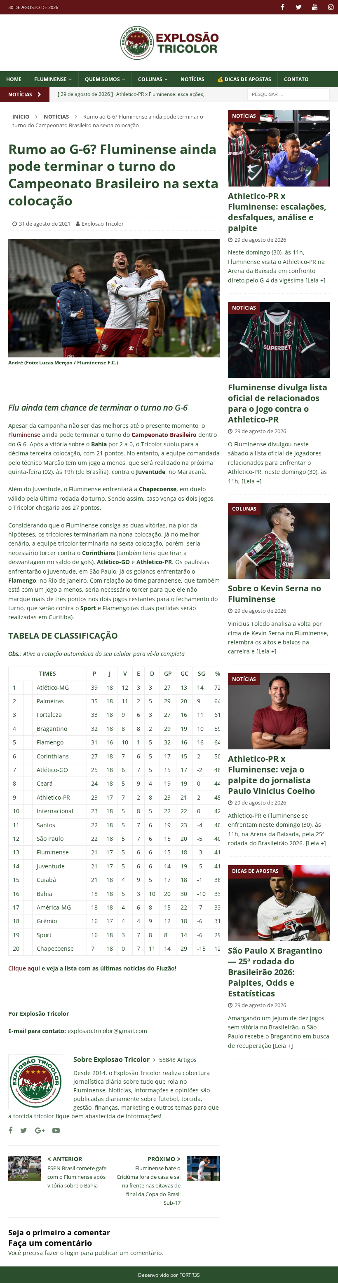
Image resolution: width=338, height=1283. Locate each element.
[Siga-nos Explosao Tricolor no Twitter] (20, 1130)
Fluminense (50, 79)
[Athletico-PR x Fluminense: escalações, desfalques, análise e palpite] (279, 148)
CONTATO (296, 79)
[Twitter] (298, 7)
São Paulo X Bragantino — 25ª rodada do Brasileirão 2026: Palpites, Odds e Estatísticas (275, 972)
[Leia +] (315, 280)
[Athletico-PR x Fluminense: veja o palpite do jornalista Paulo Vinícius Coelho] (279, 711)
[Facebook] (282, 7)
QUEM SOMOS (102, 79)
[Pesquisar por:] (288, 94)
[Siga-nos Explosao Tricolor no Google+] (37, 1130)
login (72, 1253)
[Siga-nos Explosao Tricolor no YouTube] (53, 1130)
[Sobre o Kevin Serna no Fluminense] (279, 541)
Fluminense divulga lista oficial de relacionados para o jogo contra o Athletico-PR (277, 403)
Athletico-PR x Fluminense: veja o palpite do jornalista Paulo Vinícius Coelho (271, 774)
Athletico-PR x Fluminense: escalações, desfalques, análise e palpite (277, 211)
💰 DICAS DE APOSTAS (244, 79)
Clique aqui (24, 968)
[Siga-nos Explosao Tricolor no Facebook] (10, 1130)
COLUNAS (150, 79)
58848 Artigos (178, 1060)
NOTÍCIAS (192, 79)
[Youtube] (314, 7)
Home (13, 79)
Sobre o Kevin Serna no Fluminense (274, 593)
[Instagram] (331, 7)
